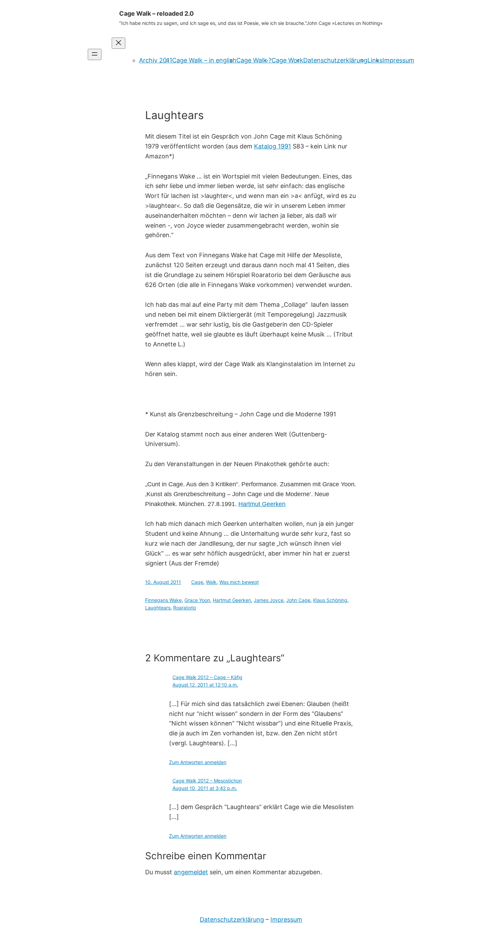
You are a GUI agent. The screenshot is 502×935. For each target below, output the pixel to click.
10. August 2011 (163, 582)
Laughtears (157, 607)
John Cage (298, 600)
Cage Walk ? (253, 60)
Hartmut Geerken (232, 600)
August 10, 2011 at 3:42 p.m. (204, 788)
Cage (197, 582)
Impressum (398, 60)
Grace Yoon (197, 600)
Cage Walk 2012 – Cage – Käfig (207, 677)
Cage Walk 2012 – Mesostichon (207, 780)
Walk (211, 582)
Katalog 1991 (272, 146)
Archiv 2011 (155, 60)
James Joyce (268, 600)
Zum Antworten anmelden (197, 762)
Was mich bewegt (239, 582)
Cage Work (287, 60)
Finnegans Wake (163, 600)
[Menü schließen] (118, 43)
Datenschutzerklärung (335, 60)
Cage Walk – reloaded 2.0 (156, 13)
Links (374, 60)
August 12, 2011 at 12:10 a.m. (205, 685)
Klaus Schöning (330, 600)
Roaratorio (184, 607)
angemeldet (191, 872)
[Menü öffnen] (94, 54)
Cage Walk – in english (204, 60)
